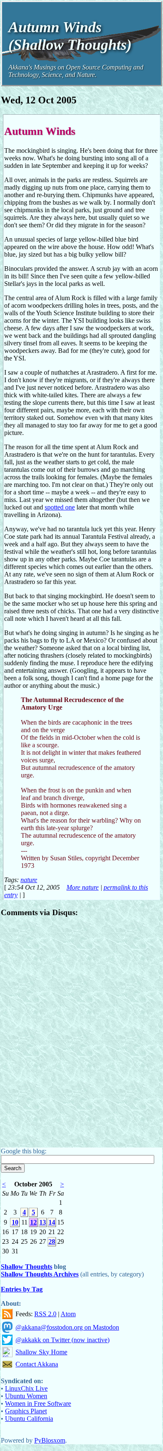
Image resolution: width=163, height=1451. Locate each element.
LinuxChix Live (26, 1388)
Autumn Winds (39, 131)
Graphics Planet (26, 1411)
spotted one (60, 507)
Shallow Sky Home (41, 1352)
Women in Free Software (38, 1403)
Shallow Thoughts (26, 1266)
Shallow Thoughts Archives (40, 1274)
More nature (82, 887)
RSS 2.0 (45, 1313)
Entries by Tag (22, 1289)
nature (28, 879)
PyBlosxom (49, 1440)
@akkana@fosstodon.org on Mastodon (67, 1327)
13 (42, 1222)
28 (51, 1241)
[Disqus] (81, 1029)
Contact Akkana (36, 1364)
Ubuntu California (29, 1418)
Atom (68, 1313)
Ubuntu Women (26, 1396)
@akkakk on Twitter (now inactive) (62, 1339)
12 (33, 1222)
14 (51, 1222)
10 (15, 1222)
